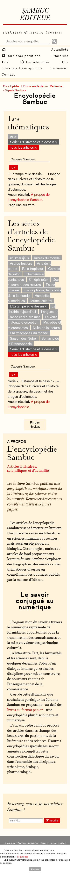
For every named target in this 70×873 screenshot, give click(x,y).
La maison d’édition (15, 843)
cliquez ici (22, 856)
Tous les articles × (23, 147)
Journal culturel (41, 301)
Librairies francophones (22, 68)
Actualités (59, 49)
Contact (8, 74)
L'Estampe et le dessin (34, 86)
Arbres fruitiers (21, 263)
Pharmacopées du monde (29, 333)
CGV (53, 843)
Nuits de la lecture (46, 327)
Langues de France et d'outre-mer (33, 314)
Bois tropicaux (32, 269)
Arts (5, 62)
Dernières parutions (23, 56)
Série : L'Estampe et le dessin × (33, 142)
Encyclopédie (37, 62)
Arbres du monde (47, 258)
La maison (59, 68)
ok (13, 167)
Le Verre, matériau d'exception (33, 319)
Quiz (64, 62)
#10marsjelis (19, 258)
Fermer (35, 869)
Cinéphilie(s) (38, 279)
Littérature (59, 56)
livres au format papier (25, 709)
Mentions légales (38, 843)
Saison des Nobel (23, 338)
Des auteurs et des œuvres (33, 282)
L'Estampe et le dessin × (28, 306)
